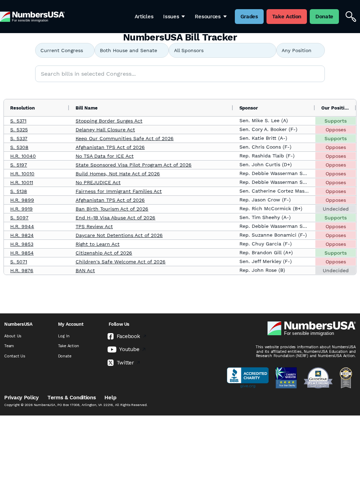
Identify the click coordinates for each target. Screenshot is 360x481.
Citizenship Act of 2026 (104, 253)
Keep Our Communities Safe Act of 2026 (125, 138)
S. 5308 (19, 147)
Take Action (68, 346)
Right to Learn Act (98, 244)
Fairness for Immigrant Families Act (119, 191)
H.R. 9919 (21, 209)
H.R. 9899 (22, 200)
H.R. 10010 (22, 173)
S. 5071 (18, 261)
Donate (64, 356)
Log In (64, 336)
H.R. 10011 (21, 182)
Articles (144, 16)
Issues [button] (171, 16)
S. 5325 (19, 129)
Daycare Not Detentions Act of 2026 (119, 235)
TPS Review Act (94, 226)
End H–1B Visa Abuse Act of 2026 (115, 217)
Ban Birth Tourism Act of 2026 (112, 209)
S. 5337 (18, 138)
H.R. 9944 (22, 226)
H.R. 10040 (23, 156)
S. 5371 (18, 121)
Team (9, 346)
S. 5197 (18, 165)
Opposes (336, 129)
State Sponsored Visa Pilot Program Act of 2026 (134, 165)
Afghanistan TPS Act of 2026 (110, 147)
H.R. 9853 (21, 244)
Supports (335, 121)
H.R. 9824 (22, 235)
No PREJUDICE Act (98, 182)
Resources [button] (207, 16)
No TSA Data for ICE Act (105, 156)
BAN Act (85, 270)
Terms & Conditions (71, 397)
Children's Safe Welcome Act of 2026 (121, 261)
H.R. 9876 (21, 270)
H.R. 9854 (22, 253)
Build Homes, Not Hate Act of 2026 (118, 173)
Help (110, 397)
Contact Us (14, 356)
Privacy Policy (21, 397)
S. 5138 (18, 191)
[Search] (351, 16)
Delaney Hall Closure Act (105, 129)
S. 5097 (19, 217)
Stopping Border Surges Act (109, 121)
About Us (12, 336)
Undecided (336, 209)
